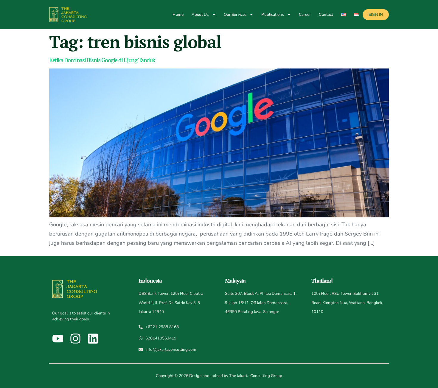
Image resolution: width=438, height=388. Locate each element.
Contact (326, 14)
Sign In (376, 14)
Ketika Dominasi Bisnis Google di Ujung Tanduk (102, 60)
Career (305, 14)
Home (178, 14)
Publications (272, 14)
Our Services (235, 14)
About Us (200, 14)
